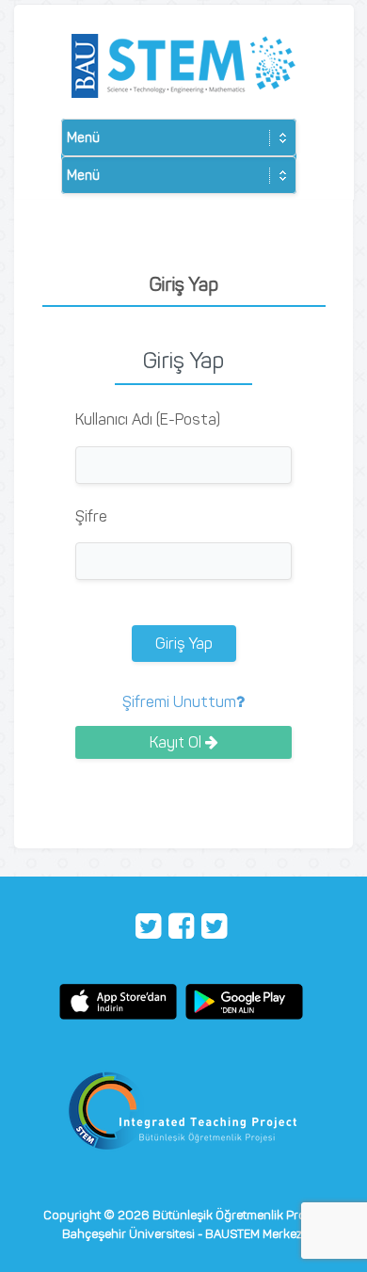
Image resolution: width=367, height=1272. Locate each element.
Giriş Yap (184, 643)
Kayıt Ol (177, 742)
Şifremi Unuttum (179, 702)
